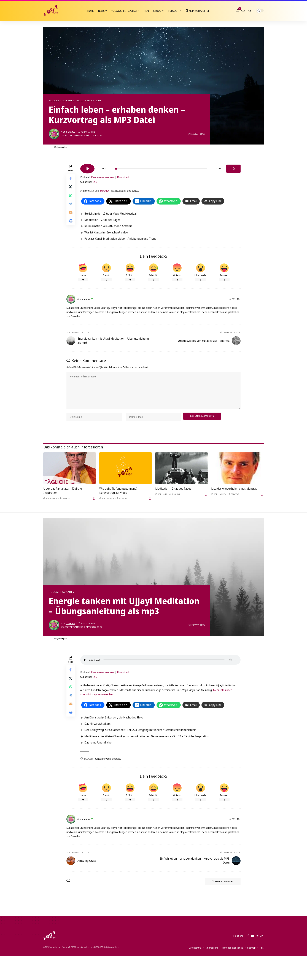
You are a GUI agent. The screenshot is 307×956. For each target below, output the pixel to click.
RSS (95, 182)
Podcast (55, 100)
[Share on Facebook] (70, 178)
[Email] (70, 212)
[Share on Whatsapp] (70, 195)
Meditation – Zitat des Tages (102, 220)
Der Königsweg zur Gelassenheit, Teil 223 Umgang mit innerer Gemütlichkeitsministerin (140, 730)
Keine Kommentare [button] (224, 881)
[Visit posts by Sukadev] (54, 134)
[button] (243, 11)
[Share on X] (70, 187)
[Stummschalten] (233, 169)
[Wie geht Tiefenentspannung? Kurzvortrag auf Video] (125, 468)
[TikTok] (262, 936)
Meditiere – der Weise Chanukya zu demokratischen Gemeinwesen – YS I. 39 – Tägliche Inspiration (146, 736)
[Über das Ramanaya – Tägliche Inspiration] (69, 468)
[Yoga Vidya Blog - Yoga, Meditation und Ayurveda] (50, 10)
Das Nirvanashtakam (97, 724)
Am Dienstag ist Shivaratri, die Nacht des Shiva (113, 717)
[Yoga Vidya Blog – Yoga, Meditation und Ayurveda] (49, 935)
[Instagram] (257, 936)
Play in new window (102, 177)
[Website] (239, 299)
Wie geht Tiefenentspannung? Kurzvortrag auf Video (118, 491)
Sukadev (68, 100)
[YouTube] (252, 936)
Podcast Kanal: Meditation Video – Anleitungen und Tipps (120, 239)
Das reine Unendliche (98, 742)
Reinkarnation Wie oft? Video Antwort (108, 226)
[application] (160, 167)
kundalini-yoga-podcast (108, 758)
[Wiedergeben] (87, 168)
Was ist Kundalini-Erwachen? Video (106, 232)
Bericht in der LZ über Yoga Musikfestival (110, 214)
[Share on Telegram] (70, 204)
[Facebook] (248, 936)
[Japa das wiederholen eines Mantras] (237, 468)
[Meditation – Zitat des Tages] (181, 468)
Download (123, 177)
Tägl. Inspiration (88, 100)
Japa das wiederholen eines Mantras (234, 489)
